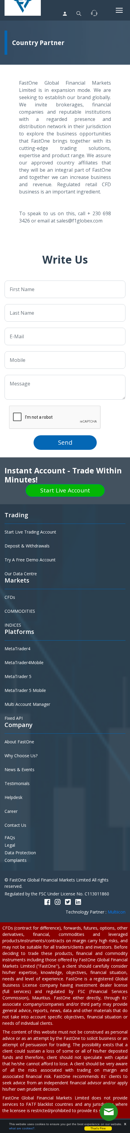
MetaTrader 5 (18, 676)
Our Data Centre (21, 573)
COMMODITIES (20, 611)
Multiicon (116, 912)
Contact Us (15, 825)
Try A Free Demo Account (30, 560)
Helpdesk (13, 797)
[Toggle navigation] (119, 10)
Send (65, 442)
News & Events (19, 769)
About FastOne (19, 742)
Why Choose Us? (21, 755)
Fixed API (14, 718)
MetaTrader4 (17, 648)
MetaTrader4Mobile (24, 662)
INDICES (13, 625)
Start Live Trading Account (30, 532)
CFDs (10, 597)
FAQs (10, 837)
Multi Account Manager (27, 704)
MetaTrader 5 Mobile (25, 690)
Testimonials (17, 783)
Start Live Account (65, 490)
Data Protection (20, 852)
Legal (10, 845)
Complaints (16, 860)
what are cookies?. (22, 1128)
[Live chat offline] (109, 1112)
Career (11, 811)
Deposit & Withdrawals (27, 546)
